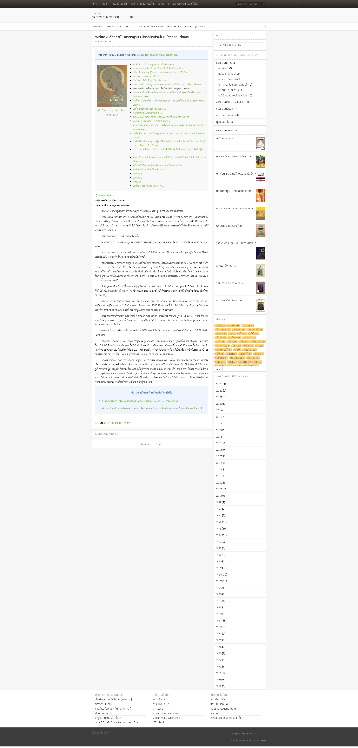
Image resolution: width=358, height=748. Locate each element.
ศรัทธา (220, 341)
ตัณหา (244, 341)
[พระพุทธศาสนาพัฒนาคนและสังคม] (260, 213)
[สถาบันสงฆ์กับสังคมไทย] (260, 305)
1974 (219, 660)
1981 (218, 620)
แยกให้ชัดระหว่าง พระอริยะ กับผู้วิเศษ (149, 109)
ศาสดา (127, 422)
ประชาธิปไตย (224, 350)
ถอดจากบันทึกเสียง (226, 115)
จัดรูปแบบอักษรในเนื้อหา (108, 718)
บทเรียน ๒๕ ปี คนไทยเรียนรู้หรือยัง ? (236, 173)
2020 (219, 403)
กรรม (260, 346)
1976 (219, 647)
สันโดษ (232, 341)
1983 (219, 607)
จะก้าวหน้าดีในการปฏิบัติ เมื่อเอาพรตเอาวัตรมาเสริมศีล (157, 166)
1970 (219, 679)
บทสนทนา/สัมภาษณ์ (229, 90)
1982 (219, 614)
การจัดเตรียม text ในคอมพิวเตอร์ (113, 708)
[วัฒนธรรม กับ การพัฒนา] (260, 288)
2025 (219, 384)
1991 (218, 555)
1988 (219, 574)
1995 (218, 528)
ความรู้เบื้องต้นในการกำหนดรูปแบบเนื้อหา (117, 722)
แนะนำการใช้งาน (100, 4)
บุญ (232, 333)
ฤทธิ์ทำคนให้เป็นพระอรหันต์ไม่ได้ (147, 113)
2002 (219, 482)
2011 (218, 443)
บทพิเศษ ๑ (137, 174)
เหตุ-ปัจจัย (249, 350)
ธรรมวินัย (108, 422)
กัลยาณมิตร (258, 341)
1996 (219, 522)
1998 (219, 509)
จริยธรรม (235, 337)
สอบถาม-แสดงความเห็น (142, 4)
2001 (219, 489)
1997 (219, 515)
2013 (219, 430)
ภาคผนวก (137, 182)
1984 (219, 601)
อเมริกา (220, 362)
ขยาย (218, 369)
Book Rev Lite (237, 740)
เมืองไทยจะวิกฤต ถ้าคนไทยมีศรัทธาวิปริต (157, 54)
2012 (219, 436)
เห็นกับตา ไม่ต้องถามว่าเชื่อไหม (147, 77)
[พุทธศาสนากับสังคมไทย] (260, 230)
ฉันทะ (242, 333)
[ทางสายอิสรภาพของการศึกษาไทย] (260, 161)
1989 (219, 568)
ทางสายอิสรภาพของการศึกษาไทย (234, 156)
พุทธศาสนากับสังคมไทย (229, 226)
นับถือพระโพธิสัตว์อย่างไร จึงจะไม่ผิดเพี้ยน (151, 121)
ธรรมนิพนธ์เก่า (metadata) (230, 102)
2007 (219, 456)
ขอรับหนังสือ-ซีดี (119, 4)
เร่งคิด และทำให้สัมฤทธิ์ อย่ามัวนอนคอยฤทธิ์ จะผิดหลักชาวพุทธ (161, 117)
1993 (218, 541)
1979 (219, 633)
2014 (219, 423)
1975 (219, 653)
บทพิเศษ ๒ (138, 178)
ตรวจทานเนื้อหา (103, 704)
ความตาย (253, 358)
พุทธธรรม (130, 26)
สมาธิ (236, 346)
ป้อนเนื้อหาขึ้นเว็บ (104, 713)
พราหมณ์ (239, 329)
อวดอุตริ (119, 422)
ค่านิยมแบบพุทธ (225, 138)
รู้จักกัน (161, 4)
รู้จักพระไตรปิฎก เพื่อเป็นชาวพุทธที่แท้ (236, 243)
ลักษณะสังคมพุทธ (226, 265)
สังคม (220, 354)
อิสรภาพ (221, 337)
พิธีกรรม (248, 346)
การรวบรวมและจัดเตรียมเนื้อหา (183, 4)
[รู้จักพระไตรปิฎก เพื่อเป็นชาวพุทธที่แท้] (260, 253)
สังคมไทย (245, 354)
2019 (219, 410)
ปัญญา (220, 325)
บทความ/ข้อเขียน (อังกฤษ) (232, 84)
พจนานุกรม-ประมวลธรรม (179, 26)
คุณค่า (257, 362)
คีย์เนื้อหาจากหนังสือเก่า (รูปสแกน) (113, 699)
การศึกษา (234, 325)
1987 (219, 581)
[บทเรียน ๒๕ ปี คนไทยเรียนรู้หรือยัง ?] (260, 178)
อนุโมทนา (249, 337)
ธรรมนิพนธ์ (97, 26)
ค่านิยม (254, 333)
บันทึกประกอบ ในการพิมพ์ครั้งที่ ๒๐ (148, 186)
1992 (219, 548)
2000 (219, 495)
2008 (219, 449)
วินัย (237, 350)
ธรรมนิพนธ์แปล (114, 26)
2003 (219, 476)
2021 (219, 397)
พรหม (232, 362)
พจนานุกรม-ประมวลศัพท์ (151, 26)
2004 (219, 469)
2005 (219, 463)
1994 (219, 535)
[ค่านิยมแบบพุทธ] (260, 143)
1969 (219, 686)
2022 (219, 390)
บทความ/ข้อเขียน (227, 79)
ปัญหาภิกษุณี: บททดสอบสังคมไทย (234, 191)
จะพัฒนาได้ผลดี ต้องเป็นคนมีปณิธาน (149, 170)
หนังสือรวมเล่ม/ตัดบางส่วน (232, 95)
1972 (219, 666)
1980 (219, 627)
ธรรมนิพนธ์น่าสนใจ (226, 130)
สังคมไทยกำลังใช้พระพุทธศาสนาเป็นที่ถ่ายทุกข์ (153, 64)
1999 (218, 502)
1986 (219, 587)
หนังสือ (222, 68)
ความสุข (247, 325)
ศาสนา (258, 354)
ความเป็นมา (237, 358)
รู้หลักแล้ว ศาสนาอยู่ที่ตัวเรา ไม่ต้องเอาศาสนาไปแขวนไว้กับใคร (160, 72)
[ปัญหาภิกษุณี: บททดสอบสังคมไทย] (260, 195)
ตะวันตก (244, 362)
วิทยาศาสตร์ (223, 329)
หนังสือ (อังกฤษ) (227, 73)
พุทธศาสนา (223, 346)
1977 (219, 640)
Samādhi (222, 358)
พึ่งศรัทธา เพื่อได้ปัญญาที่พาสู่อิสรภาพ (150, 81)
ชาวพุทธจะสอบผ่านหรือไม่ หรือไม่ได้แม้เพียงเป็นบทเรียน (158, 68)
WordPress (261, 740)
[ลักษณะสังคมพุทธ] (260, 270)
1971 (218, 673)
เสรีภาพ (232, 354)
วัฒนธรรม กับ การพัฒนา (229, 283)
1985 (219, 594)
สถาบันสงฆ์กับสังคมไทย (229, 300)
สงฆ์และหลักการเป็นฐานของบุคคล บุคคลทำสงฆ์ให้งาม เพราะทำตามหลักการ (167, 85)
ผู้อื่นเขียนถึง (200, 26)
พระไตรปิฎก (255, 329)
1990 (219, 561)
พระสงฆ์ (221, 333)
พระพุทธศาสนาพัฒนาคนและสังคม (235, 208)
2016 (219, 417)
